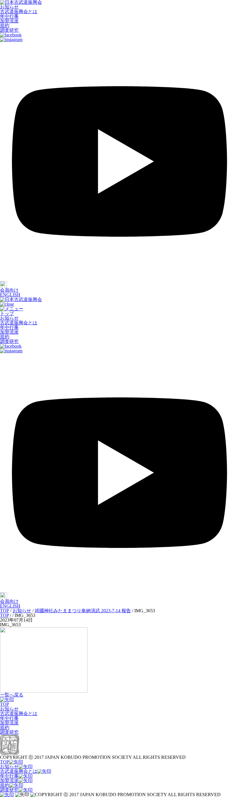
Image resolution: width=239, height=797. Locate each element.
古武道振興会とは (18, 11)
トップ (7, 313)
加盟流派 (9, 20)
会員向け (9, 290)
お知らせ (9, 6)
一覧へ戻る (11, 694)
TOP (4, 704)
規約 (4, 25)
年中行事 (9, 16)
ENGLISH (10, 294)
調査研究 (9, 30)
